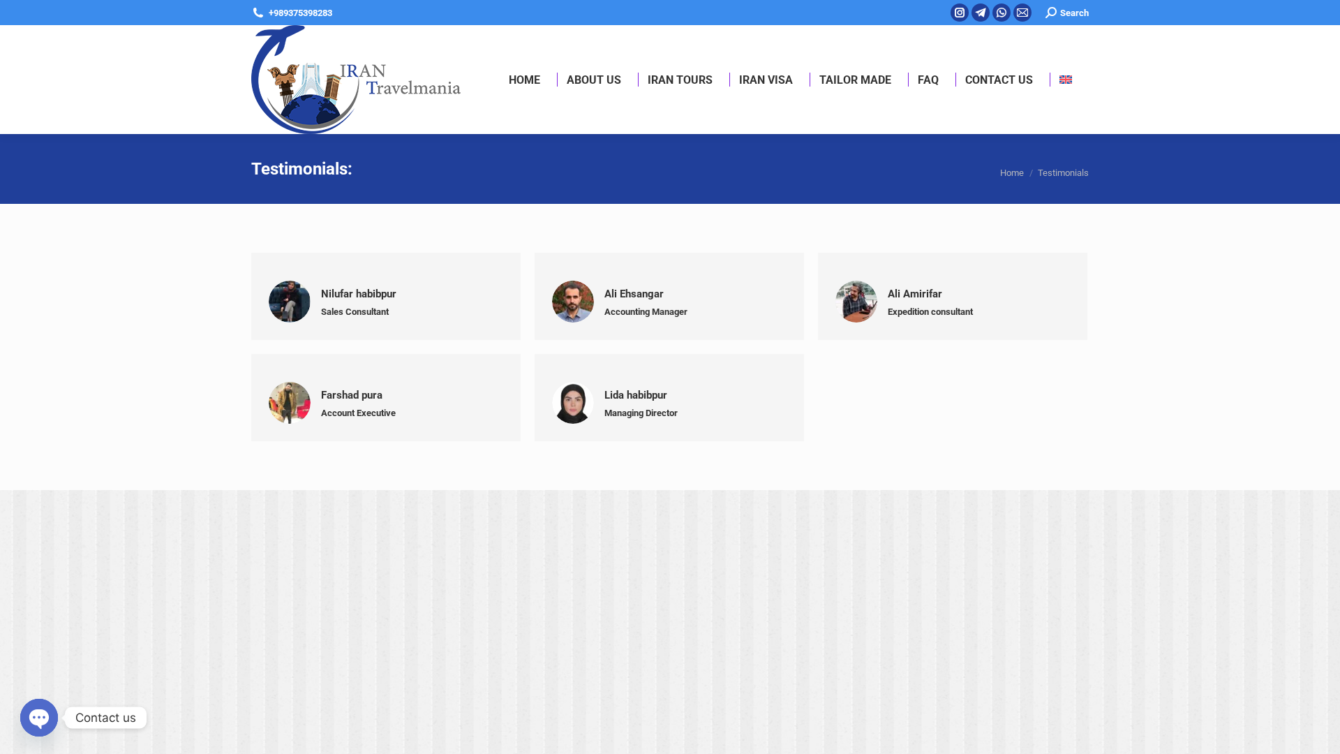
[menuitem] (1066, 79)
